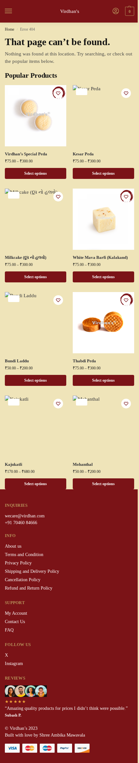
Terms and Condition (24, 554)
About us (13, 546)
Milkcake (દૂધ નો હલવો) (25, 257)
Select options (35, 173)
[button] (128, 11)
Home (9, 29)
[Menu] (14, 11)
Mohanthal (83, 464)
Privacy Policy (18, 563)
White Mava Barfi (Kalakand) (100, 257)
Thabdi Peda (84, 360)
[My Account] (116, 11)
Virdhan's (69, 11)
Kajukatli (13, 464)
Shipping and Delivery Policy (32, 571)
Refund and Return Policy (28, 588)
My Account (16, 613)
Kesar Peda (83, 154)
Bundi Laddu (17, 360)
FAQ (9, 630)
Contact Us (15, 621)
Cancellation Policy (22, 579)
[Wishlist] (58, 93)
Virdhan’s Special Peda (26, 154)
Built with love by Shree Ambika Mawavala (45, 735)
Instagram (14, 663)
